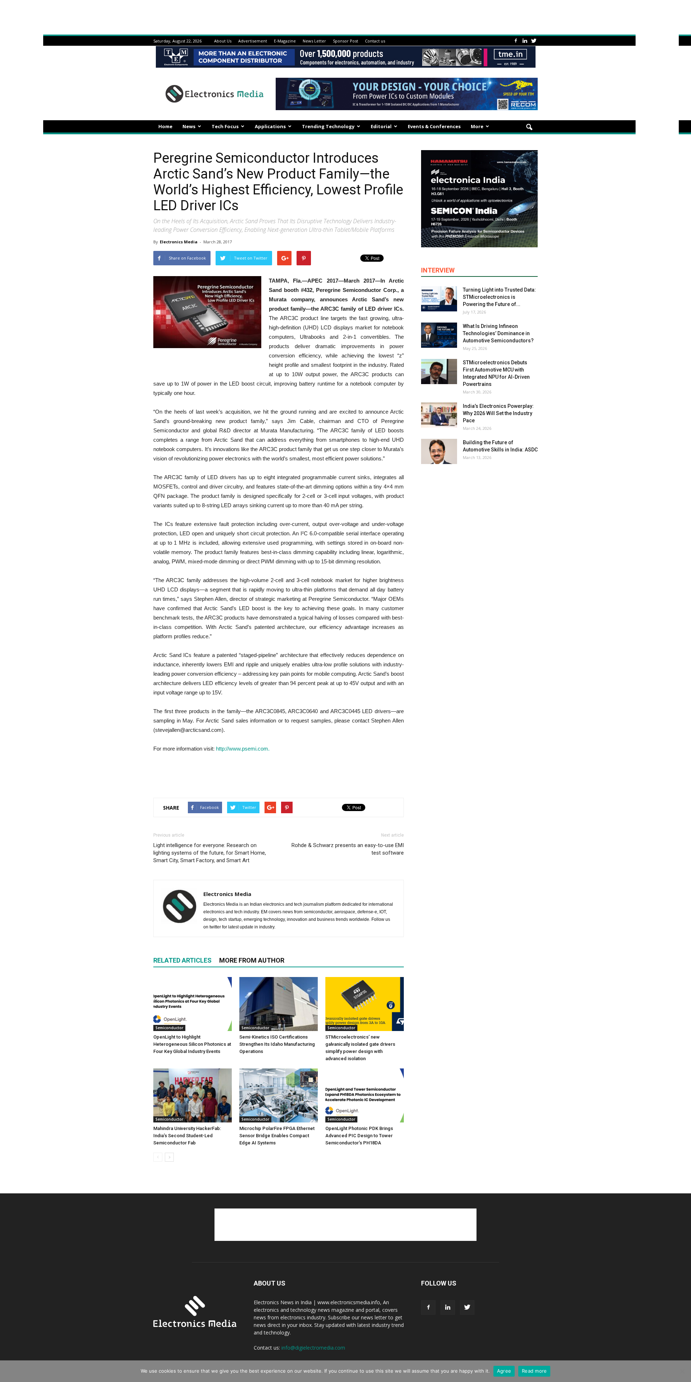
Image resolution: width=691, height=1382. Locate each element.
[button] (529, 127)
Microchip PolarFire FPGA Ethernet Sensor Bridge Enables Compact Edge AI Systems (277, 1135)
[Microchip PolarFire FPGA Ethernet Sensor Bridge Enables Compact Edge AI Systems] (278, 1095)
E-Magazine (285, 41)
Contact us (375, 41)
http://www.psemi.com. (243, 749)
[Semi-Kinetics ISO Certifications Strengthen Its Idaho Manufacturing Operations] (278, 1004)
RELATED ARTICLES (182, 960)
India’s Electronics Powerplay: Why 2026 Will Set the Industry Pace (498, 413)
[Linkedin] (525, 41)
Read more (534, 1371)
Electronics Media (179, 241)
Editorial (381, 126)
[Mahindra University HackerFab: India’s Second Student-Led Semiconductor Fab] (192, 1095)
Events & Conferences (434, 126)
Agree (504, 1371)
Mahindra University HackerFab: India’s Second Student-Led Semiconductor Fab (187, 1135)
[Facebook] (516, 41)
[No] (682, 1371)
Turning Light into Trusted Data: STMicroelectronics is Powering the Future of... (499, 297)
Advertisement (252, 41)
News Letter (314, 41)
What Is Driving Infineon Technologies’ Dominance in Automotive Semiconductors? (498, 333)
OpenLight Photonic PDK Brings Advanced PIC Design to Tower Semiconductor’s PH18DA (359, 1135)
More (477, 126)
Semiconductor (169, 1027)
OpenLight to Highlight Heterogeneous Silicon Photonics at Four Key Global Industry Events (192, 1044)
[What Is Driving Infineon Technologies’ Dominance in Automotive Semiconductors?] (439, 335)
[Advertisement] (278, 773)
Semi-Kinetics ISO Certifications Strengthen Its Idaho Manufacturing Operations (277, 1044)
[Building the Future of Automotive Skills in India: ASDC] (439, 451)
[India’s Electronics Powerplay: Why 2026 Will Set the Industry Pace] (439, 415)
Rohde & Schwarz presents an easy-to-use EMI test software (348, 849)
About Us (222, 41)
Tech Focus (225, 126)
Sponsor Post (345, 41)
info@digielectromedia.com (313, 1347)
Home (165, 126)
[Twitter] (534, 41)
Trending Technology (328, 126)
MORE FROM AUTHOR (251, 960)
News (188, 126)
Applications (270, 126)
